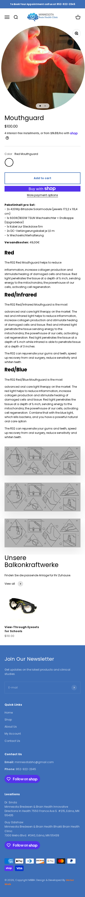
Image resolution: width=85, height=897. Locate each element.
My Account (13, 734)
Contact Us (12, 741)
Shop (8, 719)
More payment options (42, 195)
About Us (11, 727)
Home (9, 712)
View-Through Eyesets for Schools (22, 629)
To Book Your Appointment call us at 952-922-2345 (42, 4)
